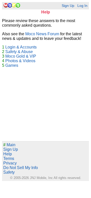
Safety (9, 172)
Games (11, 65)
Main (9, 145)
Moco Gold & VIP (20, 56)
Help (7, 154)
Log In (82, 6)
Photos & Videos (20, 61)
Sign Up (68, 6)
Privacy (10, 163)
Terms (8, 158)
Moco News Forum (42, 34)
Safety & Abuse (19, 52)
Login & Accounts (21, 47)
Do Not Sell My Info (20, 168)
